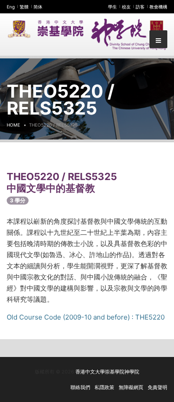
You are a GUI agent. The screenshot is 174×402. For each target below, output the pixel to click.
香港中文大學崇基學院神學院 (107, 372)
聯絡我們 (80, 387)
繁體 (24, 6)
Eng (11, 6)
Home (13, 124)
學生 (112, 6)
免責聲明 (157, 387)
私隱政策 (104, 387)
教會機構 (158, 6)
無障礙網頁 (131, 387)
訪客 (140, 6)
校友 (126, 6)
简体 (37, 6)
